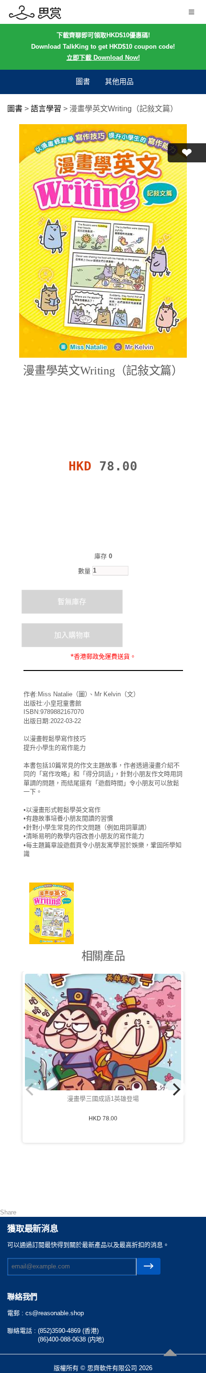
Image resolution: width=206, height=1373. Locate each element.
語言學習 (46, 109)
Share (8, 1212)
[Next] (175, 1089)
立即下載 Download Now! (103, 57)
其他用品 (119, 81)
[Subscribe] (148, 1266)
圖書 (83, 81)
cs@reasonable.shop (54, 1313)
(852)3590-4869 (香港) (68, 1330)
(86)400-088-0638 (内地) (71, 1339)
